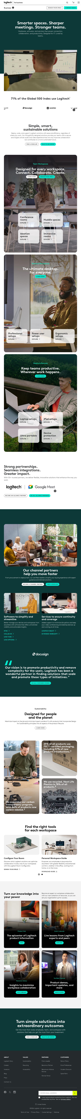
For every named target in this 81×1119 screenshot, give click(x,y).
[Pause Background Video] (74, 88)
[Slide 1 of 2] (38, 874)
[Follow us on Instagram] (14, 1092)
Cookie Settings (47, 1112)
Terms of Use (25, 1112)
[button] (9, 7)
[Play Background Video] (55, 491)
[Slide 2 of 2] (42, 874)
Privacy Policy (35, 1112)
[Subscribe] (75, 1093)
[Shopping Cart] (73, 2)
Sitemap (56, 1112)
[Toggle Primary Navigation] (78, 2)
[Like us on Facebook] (5, 1092)
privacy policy (66, 1099)
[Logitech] (14, 2)
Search (67, 2)
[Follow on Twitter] (10, 1092)
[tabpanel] (21, 852)
